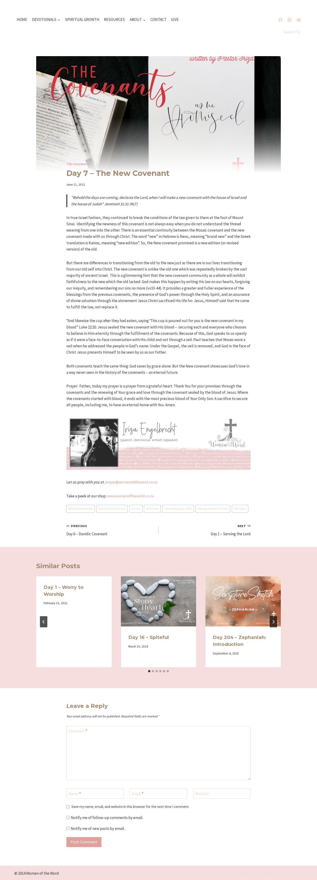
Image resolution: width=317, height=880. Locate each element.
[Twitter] (257, 872)
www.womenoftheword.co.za (130, 496)
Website (202, 793)
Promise (152, 509)
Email (137, 793)
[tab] (149, 671)
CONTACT (158, 19)
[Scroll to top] (305, 873)
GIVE (175, 19)
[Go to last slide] (43, 621)
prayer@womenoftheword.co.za (131, 482)
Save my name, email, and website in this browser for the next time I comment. (130, 806)
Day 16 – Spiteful (148, 637)
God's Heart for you (112, 509)
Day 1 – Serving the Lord (231, 530)
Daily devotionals (80, 509)
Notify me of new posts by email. (98, 828)
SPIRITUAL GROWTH (82, 19)
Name (74, 793)
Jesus (135, 509)
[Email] (299, 20)
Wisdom (240, 509)
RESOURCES (114, 19)
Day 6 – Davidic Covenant (86, 530)
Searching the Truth (178, 509)
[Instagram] (290, 20)
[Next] (273, 621)
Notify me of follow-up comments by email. (107, 817)
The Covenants (78, 164)
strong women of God (212, 509)
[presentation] (158, 601)
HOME (22, 19)
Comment (77, 731)
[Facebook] (281, 20)
